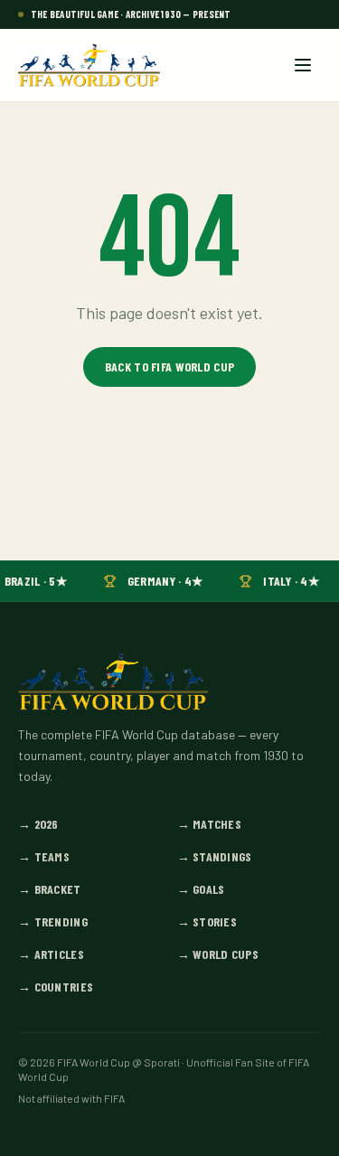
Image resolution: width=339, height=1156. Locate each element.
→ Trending (53, 921)
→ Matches (209, 824)
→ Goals (201, 889)
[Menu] (303, 65)
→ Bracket (49, 889)
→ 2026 (38, 824)
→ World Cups (218, 954)
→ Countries (55, 986)
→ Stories (207, 921)
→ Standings (214, 856)
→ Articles (51, 954)
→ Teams (44, 856)
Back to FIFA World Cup (169, 366)
